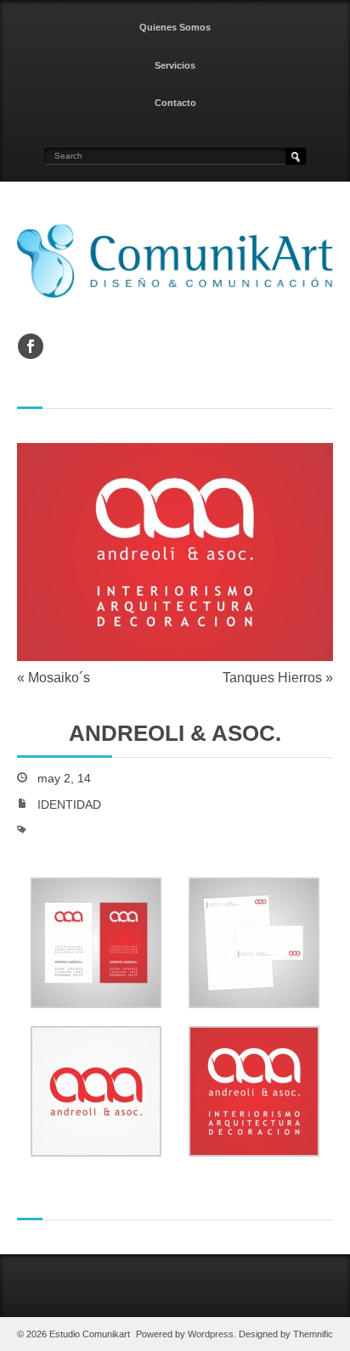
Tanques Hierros (272, 677)
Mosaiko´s (59, 677)
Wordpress (211, 1334)
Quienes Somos (175, 27)
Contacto (175, 103)
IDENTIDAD (69, 805)
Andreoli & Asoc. (175, 733)
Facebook (30, 346)
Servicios (175, 65)
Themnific (313, 1334)
